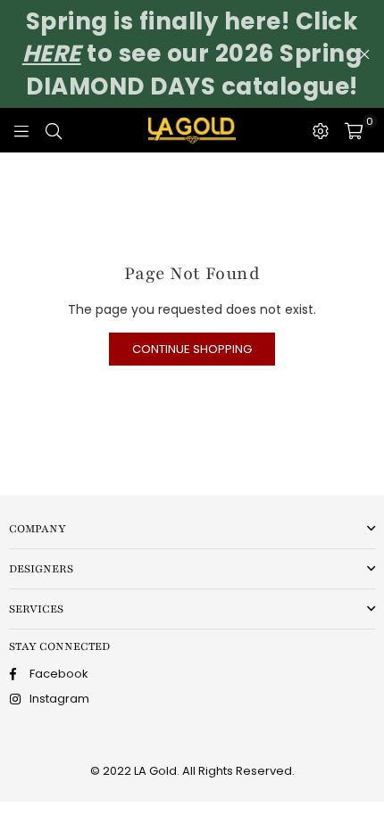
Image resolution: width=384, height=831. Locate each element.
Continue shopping (192, 349)
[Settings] (321, 130)
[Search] (54, 130)
